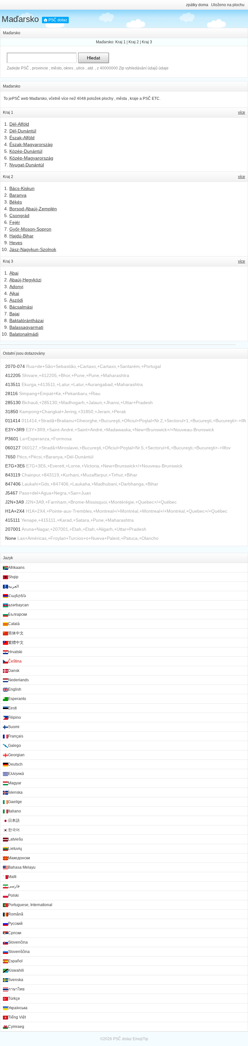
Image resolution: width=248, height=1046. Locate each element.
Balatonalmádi (23, 334)
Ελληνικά (16, 773)
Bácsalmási (21, 306)
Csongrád (19, 215)
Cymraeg (16, 1026)
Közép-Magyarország (31, 158)
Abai (13, 273)
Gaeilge (15, 802)
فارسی (14, 886)
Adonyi (16, 286)
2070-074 (15, 366)
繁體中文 (16, 642)
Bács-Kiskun (22, 188)
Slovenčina (18, 942)
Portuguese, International (30, 905)
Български (17, 614)
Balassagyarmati (26, 327)
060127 (13, 447)
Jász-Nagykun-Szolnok (32, 249)
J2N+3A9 (14, 502)
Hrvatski (15, 652)
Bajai (14, 313)
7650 (10, 456)
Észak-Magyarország (31, 144)
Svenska (15, 980)
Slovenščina (19, 951)
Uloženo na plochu (227, 5)
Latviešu (15, 839)
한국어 (14, 830)
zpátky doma (197, 5)
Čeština (15, 661)
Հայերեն (17, 595)
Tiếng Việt (17, 1017)
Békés (15, 201)
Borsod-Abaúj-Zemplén (33, 208)
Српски (14, 933)
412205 (13, 375)
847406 (13, 483)
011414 (12, 420)
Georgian (16, 755)
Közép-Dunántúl (25, 151)
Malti (12, 876)
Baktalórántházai (26, 320)
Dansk (13, 670)
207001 (13, 529)
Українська (17, 1008)
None (10, 538)
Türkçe (14, 998)
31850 (11, 411)
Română (15, 914)
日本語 (14, 820)
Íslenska (15, 792)
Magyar (14, 783)
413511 (12, 384)
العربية (13, 586)
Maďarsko (20, 19)
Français (15, 736)
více (241, 112)
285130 (13, 402)
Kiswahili (16, 970)
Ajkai (14, 293)
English (14, 689)
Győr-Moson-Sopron (30, 229)
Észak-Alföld (22, 137)
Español (15, 961)
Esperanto (17, 698)
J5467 (11, 493)
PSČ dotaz (57, 20)
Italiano (14, 811)
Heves (15, 242)
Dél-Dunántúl (22, 130)
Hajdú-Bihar (21, 235)
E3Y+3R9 (15, 429)
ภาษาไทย (16, 989)
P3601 (11, 438)
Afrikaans (16, 567)
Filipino (14, 717)
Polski (13, 895)
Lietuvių (15, 848)
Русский (15, 923)
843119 (12, 474)
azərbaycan (18, 605)
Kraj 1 (120, 42)
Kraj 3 (147, 42)
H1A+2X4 (15, 511)
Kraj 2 (134, 42)
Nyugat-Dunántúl (26, 164)
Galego (14, 745)
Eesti (12, 708)
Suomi (13, 727)
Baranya (17, 195)
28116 (11, 393)
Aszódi (16, 300)
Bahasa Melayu (22, 867)
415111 (12, 520)
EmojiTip (140, 1039)
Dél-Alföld (19, 124)
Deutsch (15, 764)
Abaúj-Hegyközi (25, 279)
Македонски (19, 858)
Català (14, 624)
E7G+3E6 (15, 465)
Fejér (14, 222)
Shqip (13, 577)
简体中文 (16, 633)
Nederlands (18, 680)
